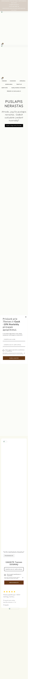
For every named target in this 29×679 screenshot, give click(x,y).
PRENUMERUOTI (14, 582)
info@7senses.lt (14, 4)
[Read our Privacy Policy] (23, 578)
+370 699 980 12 (14, 6)
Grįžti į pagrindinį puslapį (14, 125)
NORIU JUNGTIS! (14, 358)
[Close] (26, 317)
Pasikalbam (8, 555)
